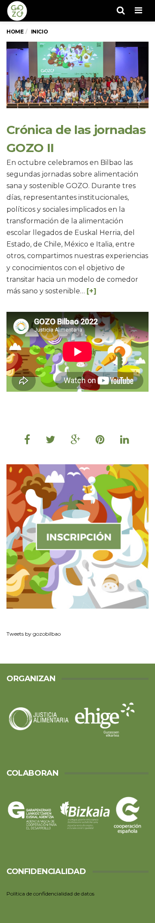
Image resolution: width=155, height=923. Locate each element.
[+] (91, 291)
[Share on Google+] (75, 439)
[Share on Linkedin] (124, 439)
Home (14, 31)
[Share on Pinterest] (100, 439)
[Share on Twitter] (50, 439)
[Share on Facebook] (27, 439)
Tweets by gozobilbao (33, 634)
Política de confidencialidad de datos (50, 893)
